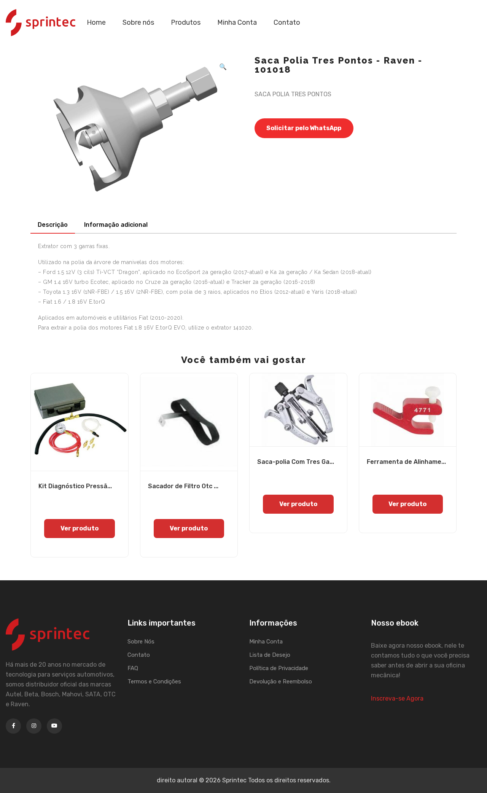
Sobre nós (138, 22)
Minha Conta (237, 22)
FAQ (132, 668)
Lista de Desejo (269, 654)
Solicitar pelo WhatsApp (303, 128)
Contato (287, 22)
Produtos (186, 22)
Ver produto (79, 528)
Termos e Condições (154, 681)
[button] (223, 67)
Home (96, 22)
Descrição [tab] (53, 224)
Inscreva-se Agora (397, 698)
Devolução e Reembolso (280, 681)
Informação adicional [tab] (116, 224)
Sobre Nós (140, 641)
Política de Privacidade (278, 668)
